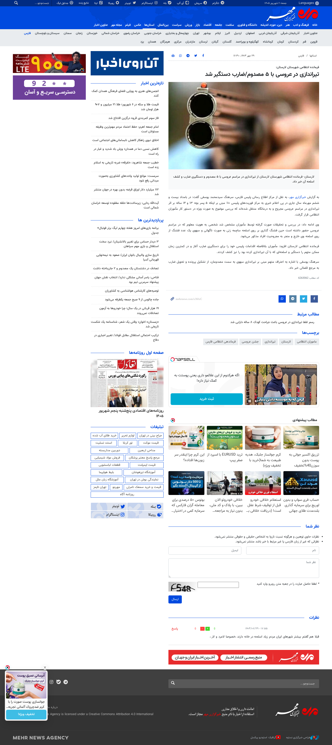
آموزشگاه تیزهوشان (143, 472)
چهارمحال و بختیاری (177, 33)
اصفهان (250, 33)
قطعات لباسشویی (109, 465)
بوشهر (207, 33)
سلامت (230, 25)
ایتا (96, 3)
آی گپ (181, 3)
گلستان (227, 41)
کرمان (280, 41)
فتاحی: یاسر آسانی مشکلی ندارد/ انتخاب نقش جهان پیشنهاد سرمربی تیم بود (127, 280)
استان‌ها (149, 25)
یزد (142, 41)
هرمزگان (165, 41)
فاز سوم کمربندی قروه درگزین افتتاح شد (133, 118)
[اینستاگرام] (51, 682)
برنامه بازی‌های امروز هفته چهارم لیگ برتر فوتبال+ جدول (128, 230)
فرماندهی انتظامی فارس (221, 341)
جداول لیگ (63, 3)
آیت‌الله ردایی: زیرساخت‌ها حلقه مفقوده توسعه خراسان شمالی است (125, 205)
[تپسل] (172, 359)
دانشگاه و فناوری (247, 25)
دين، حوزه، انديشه (271, 25)
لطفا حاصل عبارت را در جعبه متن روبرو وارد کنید (288, 584)
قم (304, 41)
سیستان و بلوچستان (47, 33)
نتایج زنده (84, 3)
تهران (196, 33)
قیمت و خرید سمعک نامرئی (143, 487)
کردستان (293, 41)
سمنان (68, 33)
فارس (27, 33)
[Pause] (250, 401)
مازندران (190, 41)
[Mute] (256, 401)
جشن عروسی (250, 341)
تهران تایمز (99, 487)
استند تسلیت (104, 442)
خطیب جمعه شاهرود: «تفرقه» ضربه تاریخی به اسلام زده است (126, 165)
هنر (288, 25)
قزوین (313, 41)
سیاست (177, 25)
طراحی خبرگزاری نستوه (298, 737)
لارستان (286, 341)
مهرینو (116, 487)
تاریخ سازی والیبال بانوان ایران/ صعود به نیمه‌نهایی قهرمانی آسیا (127, 257)
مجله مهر (116, 25)
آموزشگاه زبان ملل (107, 479)
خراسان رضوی (131, 33)
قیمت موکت (151, 442)
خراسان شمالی (110, 33)
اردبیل (238, 33)
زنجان (79, 33)
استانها (313, 56)
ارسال (175, 599)
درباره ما (52, 707)
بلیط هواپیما (106, 472)
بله (165, 3)
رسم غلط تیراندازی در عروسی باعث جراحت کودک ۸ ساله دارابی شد (272, 322)
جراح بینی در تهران (150, 435)
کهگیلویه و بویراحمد (247, 41)
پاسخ (175, 628)
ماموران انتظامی (307, 341)
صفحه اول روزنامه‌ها (146, 353)
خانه (314, 25)
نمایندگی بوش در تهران (144, 479)
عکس (137, 25)
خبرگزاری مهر (297, 197)
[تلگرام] (65, 682)
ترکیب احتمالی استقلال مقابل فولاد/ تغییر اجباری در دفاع (126, 337)
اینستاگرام (148, 3)
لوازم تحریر (127, 435)
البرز (227, 33)
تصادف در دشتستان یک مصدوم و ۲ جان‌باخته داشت (126, 268)
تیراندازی (270, 341)
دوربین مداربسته (109, 450)
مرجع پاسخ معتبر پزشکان (144, 457)
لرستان (203, 41)
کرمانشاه (268, 41)
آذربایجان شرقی (290, 33)
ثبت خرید (207, 399)
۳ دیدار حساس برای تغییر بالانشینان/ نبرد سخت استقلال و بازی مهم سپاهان (129, 244)
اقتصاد (207, 25)
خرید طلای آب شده (104, 435)
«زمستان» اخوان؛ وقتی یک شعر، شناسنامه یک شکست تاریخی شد (125, 324)
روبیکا (111, 3)
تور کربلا (127, 442)
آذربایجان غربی (268, 33)
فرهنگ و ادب (301, 25)
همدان (152, 41)
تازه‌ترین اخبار (152, 83)
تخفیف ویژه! (26, 714)
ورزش (188, 25)
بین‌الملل (163, 25)
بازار (197, 25)
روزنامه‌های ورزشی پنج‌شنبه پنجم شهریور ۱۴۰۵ (129, 411)
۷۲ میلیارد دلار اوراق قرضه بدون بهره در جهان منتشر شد (126, 192)
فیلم (128, 25)
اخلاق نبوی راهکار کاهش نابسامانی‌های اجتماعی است (125, 140)
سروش (198, 3)
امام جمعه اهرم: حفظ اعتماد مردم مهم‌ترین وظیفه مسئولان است (127, 129)
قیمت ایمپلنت (147, 465)
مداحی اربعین (146, 450)
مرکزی (177, 41)
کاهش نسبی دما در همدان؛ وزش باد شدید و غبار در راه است (126, 151)
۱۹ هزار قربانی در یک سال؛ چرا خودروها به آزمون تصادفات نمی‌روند (129, 310)
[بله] (58, 682)
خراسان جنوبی (152, 33)
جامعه (218, 25)
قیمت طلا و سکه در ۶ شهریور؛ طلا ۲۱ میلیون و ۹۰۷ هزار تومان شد (127, 107)
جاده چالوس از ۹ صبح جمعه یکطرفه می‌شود (132, 299)
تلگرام (216, 3)
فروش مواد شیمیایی (107, 457)
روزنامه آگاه (127, 494)
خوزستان (92, 33)
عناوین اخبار (310, 33)
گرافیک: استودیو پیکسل (263, 737)
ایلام (218, 33)
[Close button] (45, 667)
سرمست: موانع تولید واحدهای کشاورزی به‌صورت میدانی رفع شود (129, 178)
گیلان (215, 41)
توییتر (128, 3)
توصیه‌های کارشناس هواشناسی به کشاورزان (132, 290)
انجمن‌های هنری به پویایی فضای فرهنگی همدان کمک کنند (125, 93)
